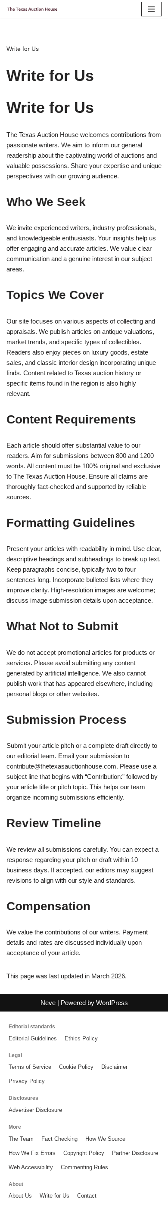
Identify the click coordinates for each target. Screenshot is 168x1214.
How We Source (105, 1139)
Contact (86, 1195)
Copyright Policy (83, 1153)
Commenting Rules (84, 1167)
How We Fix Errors (32, 1153)
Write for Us (54, 1195)
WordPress (112, 1002)
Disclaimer (114, 1067)
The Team (21, 1139)
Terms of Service (30, 1067)
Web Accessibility (31, 1167)
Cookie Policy (76, 1067)
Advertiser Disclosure (35, 1110)
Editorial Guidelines (33, 1038)
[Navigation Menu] (151, 9)
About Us (20, 1195)
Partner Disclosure (135, 1153)
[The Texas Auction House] (32, 9)
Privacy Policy (27, 1081)
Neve (48, 1002)
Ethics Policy (81, 1038)
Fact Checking (59, 1139)
